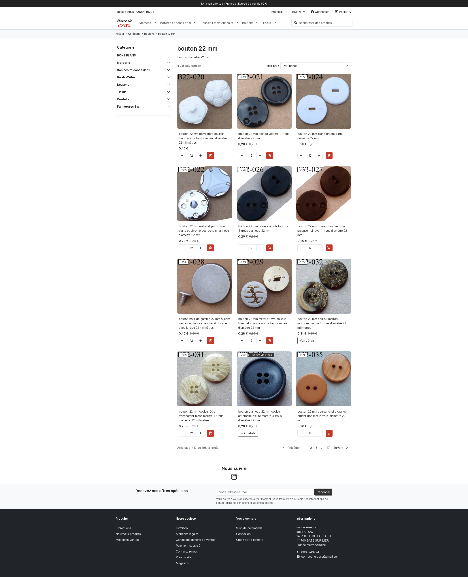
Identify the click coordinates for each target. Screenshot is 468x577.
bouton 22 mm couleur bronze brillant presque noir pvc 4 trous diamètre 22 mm (322, 230)
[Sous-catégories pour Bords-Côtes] (168, 77)
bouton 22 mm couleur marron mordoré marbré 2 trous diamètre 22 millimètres (321, 323)
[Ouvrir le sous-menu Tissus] (274, 23)
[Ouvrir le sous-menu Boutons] (257, 23)
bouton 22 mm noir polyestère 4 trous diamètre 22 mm (263, 136)
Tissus (267, 23)
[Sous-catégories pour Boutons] (168, 85)
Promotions (123, 528)
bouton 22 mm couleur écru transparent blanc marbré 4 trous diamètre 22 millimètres (201, 416)
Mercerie (145, 23)
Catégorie (126, 47)
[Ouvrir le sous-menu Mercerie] (154, 23)
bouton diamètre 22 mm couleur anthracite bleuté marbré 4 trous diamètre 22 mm (260, 416)
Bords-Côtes (126, 77)
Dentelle (123, 99)
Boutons (247, 23)
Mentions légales (187, 534)
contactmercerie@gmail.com (320, 556)
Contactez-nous (187, 551)
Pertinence (290, 66)
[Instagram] (234, 476)
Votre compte (246, 518)
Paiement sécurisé (188, 545)
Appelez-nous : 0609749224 (135, 12)
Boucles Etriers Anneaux (217, 23)
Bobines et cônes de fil (175, 23)
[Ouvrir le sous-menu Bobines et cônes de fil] (195, 23)
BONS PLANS (126, 55)
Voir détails (307, 340)
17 (328, 447)
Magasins (182, 563)
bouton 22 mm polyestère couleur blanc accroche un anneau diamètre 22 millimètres (203, 138)
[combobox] (321, 23)
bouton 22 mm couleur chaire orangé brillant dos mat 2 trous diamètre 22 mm (322, 416)
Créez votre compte (249, 540)
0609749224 (310, 552)
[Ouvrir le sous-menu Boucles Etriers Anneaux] (236, 23)
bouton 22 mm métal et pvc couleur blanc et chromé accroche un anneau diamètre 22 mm (204, 230)
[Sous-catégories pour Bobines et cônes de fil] (168, 70)
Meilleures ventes (127, 540)
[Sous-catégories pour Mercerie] (168, 63)
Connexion (243, 534)
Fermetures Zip (128, 106)
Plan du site (184, 557)
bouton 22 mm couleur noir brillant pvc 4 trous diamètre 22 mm (264, 228)
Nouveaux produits (128, 534)
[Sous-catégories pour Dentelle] (168, 99)
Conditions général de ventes (195, 540)
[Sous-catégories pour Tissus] (168, 92)
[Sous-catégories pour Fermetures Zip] (168, 106)
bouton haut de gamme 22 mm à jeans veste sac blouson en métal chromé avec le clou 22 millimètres (205, 323)
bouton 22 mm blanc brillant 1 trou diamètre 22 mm (320, 136)
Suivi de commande (249, 528)
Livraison (182, 528)
